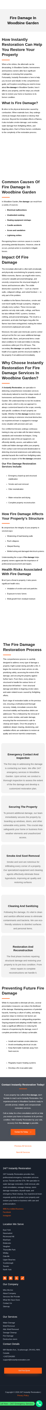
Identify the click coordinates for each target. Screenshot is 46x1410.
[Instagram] (11, 1278)
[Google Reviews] (16, 1278)
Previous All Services (23, 1146)
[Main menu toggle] (41, 4)
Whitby (5, 1253)
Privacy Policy (23, 1395)
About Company (9, 1293)
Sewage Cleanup (10, 1333)
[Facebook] (5, 1278)
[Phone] (39, 1403)
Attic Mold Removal (11, 1329)
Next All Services (23, 1152)
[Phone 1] (22, 1278)
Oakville (6, 1256)
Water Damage (9, 1323)
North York (7, 1270)
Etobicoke (7, 1243)
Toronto (6, 1266)
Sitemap (6, 1306)
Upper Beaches (9, 1260)
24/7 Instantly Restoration (14, 4)
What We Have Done (11, 1300)
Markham (7, 1240)
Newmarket (7, 1233)
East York (7, 1230)
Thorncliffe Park (9, 1250)
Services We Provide (11, 1297)
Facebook (7, 1212)
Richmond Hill (8, 1237)
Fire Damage (8, 1336)
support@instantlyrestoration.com (16, 1360)
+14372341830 (9, 1356)
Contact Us (7, 1303)
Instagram (7, 1216)
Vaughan (6, 1246)
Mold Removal (9, 1326)
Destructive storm (10, 1339)
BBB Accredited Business (13, 1209)
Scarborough (8, 1263)
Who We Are (8, 1290)
